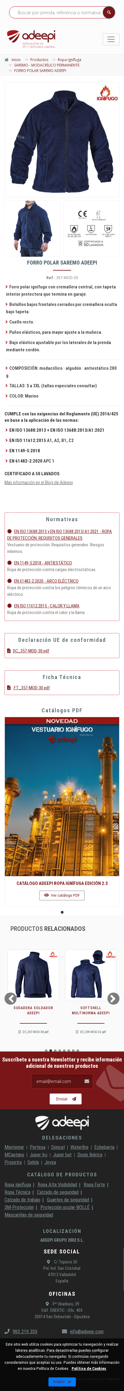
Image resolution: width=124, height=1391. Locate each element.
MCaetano (14, 1155)
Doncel (58, 1147)
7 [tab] (73, 1050)
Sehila (33, 1162)
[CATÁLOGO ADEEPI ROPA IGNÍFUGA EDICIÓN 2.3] (62, 796)
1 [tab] (62, 912)
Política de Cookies (89, 1368)
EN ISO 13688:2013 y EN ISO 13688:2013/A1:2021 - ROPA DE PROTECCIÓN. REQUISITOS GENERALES (59, 535)
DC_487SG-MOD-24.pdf (93, 1032)
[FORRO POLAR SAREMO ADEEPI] (62, 139)
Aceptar (59, 1382)
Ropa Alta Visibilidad (57, 1184)
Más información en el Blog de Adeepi (39, 482)
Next (114, 998)
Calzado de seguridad (58, 1192)
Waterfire (79, 1147)
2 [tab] (50, 1050)
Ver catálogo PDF (65, 895)
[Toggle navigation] (111, 39)
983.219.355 (25, 1331)
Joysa (50, 1162)
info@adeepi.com (87, 1331)
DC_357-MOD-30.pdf (31, 651)
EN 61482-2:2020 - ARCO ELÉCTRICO (46, 581)
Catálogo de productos (62, 1175)
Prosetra (13, 1162)
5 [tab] (64, 1050)
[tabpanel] (62, 812)
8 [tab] (77, 1050)
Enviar (62, 1099)
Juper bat (62, 1155)
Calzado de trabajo (22, 1200)
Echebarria (104, 1147)
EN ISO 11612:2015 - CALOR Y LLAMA (46, 606)
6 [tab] (68, 1050)
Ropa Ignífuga (18, 1184)
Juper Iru (38, 1155)
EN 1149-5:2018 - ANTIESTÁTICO (43, 563)
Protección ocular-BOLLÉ (65, 1207)
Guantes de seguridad (68, 1200)
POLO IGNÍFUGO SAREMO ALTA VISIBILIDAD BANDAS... (33, 1013)
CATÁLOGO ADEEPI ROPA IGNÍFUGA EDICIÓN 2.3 (62, 883)
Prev (10, 998)
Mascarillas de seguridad (29, 1215)
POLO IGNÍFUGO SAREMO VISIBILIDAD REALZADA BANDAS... (91, 1013)
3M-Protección (19, 1207)
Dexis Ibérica (89, 1155)
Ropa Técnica (17, 1192)
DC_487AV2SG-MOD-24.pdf (35, 1032)
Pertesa (37, 1147)
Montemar (14, 1147)
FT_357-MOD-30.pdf (31, 688)
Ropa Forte (94, 1184)
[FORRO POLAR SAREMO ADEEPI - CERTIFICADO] (91, 229)
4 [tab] (59, 1050)
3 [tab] (55, 1050)
